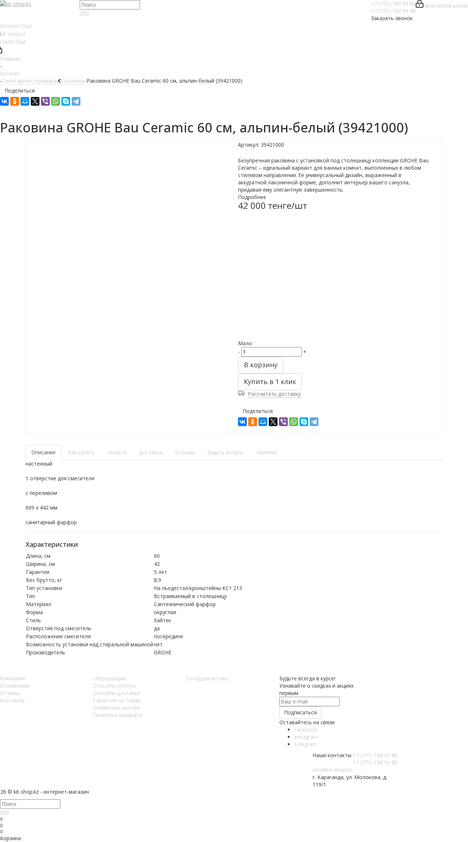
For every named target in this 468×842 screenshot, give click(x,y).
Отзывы (10, 692)
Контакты (12, 700)
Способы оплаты (114, 685)
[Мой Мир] (24, 101)
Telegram (305, 744)
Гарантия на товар (116, 700)
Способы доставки (116, 692)
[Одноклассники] (14, 101)
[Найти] (84, 13)
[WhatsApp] (55, 101)
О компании (15, 685)
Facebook (305, 729)
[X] (35, 101)
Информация (109, 678)
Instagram (306, 736)
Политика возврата (117, 714)
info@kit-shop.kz (332, 769)
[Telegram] (76, 101)
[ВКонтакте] (4, 101)
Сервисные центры (116, 707)
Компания (12, 678)
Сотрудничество (206, 678)
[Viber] (45, 101)
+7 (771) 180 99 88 (393, 3)
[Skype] (65, 101)
